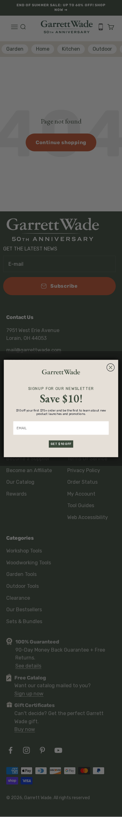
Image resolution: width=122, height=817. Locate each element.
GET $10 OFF (61, 444)
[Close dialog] (110, 367)
